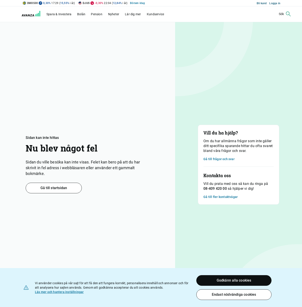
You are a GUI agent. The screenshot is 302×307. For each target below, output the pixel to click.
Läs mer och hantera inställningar (59, 292)
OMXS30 (32, 3)
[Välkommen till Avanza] (34, 15)
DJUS (86, 3)
